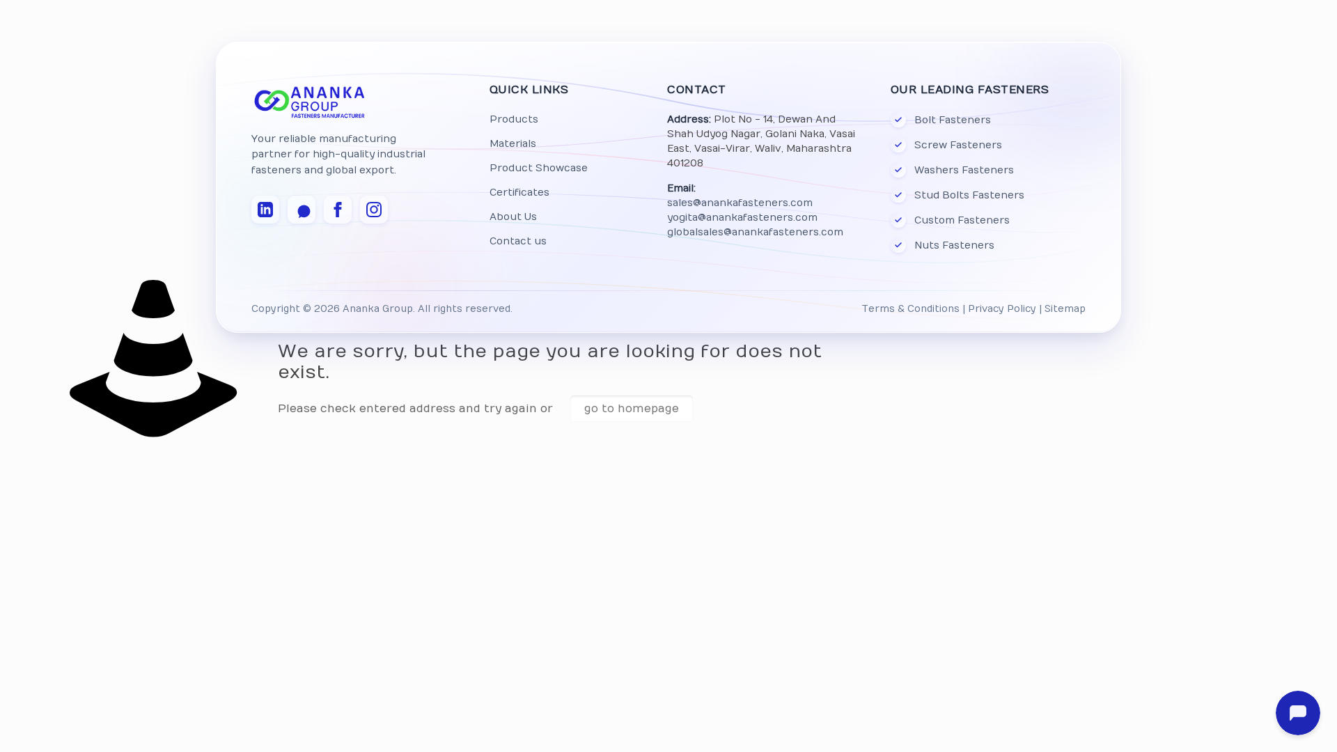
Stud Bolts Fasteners (969, 195)
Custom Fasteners (962, 220)
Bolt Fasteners (952, 120)
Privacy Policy (1002, 309)
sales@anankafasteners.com (740, 203)
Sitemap (1065, 309)
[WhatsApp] (301, 210)
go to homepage (631, 408)
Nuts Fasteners (954, 245)
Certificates (519, 192)
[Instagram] (374, 210)
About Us (513, 217)
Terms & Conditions (910, 309)
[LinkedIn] (265, 210)
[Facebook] (338, 210)
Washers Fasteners (964, 170)
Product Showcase (539, 168)
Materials (513, 144)
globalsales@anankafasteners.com (755, 232)
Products (514, 119)
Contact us (518, 241)
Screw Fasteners (958, 145)
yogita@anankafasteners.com (742, 218)
